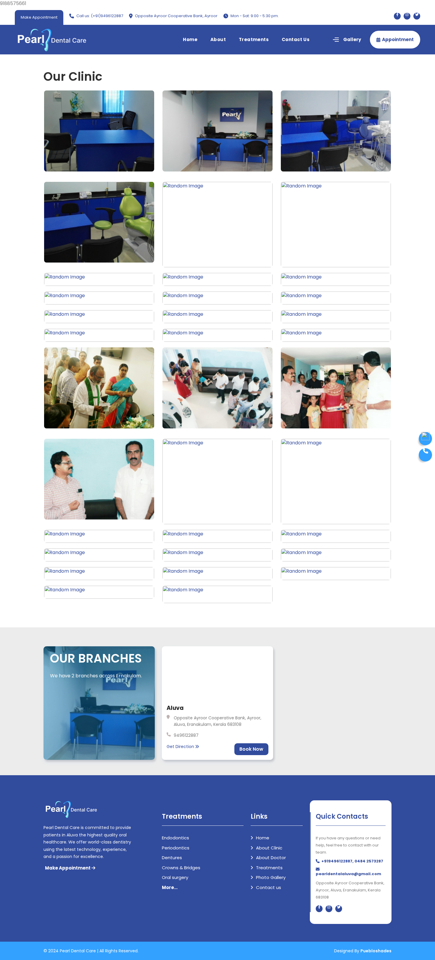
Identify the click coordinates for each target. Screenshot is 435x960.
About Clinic (268, 848)
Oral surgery (175, 877)
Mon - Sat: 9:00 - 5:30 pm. (255, 16)
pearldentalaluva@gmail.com (348, 874)
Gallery (352, 39)
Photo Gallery (270, 877)
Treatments (254, 39)
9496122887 (186, 735)
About (218, 39)
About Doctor (270, 857)
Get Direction (181, 746)
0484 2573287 (369, 861)
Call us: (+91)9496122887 (99, 16)
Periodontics (175, 848)
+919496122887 (336, 861)
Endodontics (175, 838)
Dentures (172, 857)
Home (190, 39)
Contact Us (296, 39)
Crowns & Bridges (181, 868)
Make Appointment (39, 17)
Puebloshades (376, 951)
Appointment (398, 39)
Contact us (268, 887)
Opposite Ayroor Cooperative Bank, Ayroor (176, 16)
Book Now (251, 749)
